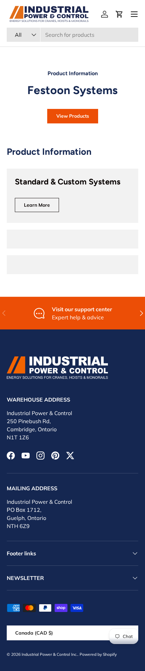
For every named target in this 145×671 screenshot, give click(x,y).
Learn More (37, 205)
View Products (72, 116)
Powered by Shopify (98, 654)
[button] (119, 14)
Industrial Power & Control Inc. (50, 654)
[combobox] (72, 35)
